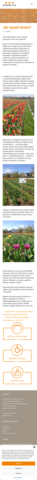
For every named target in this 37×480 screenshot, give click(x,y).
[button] (34, 447)
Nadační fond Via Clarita (9, 433)
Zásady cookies (18, 477)
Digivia (4, 431)
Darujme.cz (6, 426)
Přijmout (18, 463)
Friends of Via (6, 428)
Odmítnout (18, 468)
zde (27, 403)
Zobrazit (18, 473)
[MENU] (31, 4)
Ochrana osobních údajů (9, 413)
